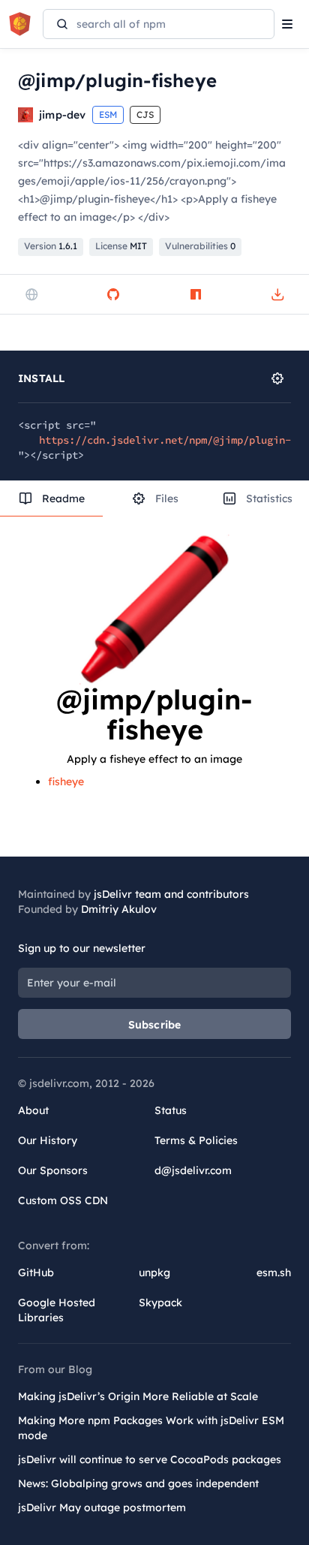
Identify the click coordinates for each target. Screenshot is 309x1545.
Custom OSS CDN (63, 1200)
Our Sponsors (53, 1170)
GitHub (36, 1272)
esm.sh (273, 1272)
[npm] (195, 294)
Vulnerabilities (200, 245)
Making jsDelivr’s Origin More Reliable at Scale (138, 1396)
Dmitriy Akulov (119, 909)
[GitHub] (113, 294)
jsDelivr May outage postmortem (102, 1507)
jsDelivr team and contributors (171, 894)
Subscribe (155, 1025)
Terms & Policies (196, 1140)
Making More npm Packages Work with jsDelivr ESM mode (151, 1428)
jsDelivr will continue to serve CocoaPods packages (149, 1459)
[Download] (277, 294)
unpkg (154, 1272)
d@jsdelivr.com (193, 1170)
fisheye (66, 781)
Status (170, 1110)
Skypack (160, 1302)
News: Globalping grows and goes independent (138, 1483)
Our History (47, 1140)
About (33, 1110)
